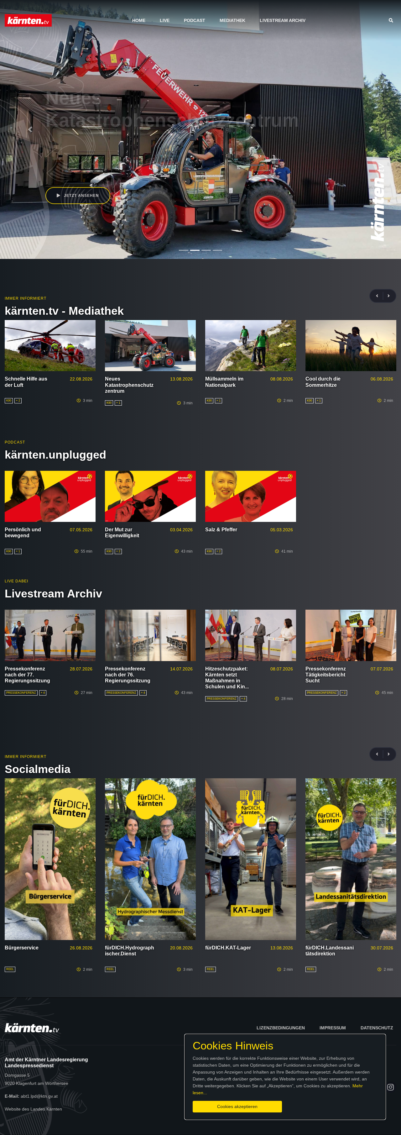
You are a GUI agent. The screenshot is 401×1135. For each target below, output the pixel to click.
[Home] (28, 20)
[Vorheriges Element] (30, 129)
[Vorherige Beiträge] (379, 296)
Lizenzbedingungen (281, 1027)
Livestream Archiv (282, 20)
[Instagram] (390, 1087)
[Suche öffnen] (392, 20)
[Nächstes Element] (371, 129)
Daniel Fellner (70, 168)
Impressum (333, 1027)
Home (138, 20)
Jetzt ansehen (81, 195)
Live (164, 20)
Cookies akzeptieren (237, 1106)
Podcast (194, 20)
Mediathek (232, 20)
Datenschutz (377, 1027)
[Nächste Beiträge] (389, 296)
